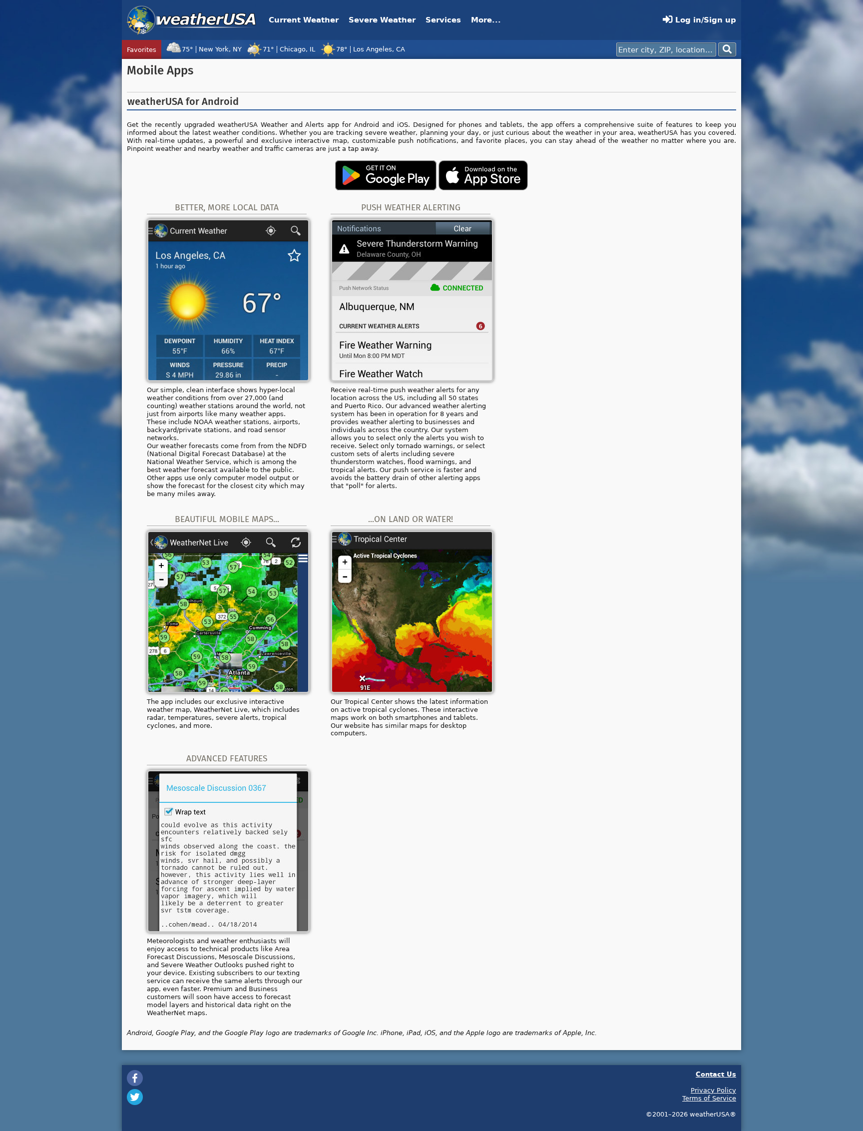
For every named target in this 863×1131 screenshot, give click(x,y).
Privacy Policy (713, 1090)
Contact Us (716, 1074)
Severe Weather (382, 19)
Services (443, 19)
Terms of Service (709, 1098)
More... (486, 19)
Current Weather (304, 19)
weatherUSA (191, 20)
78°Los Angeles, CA (370, 48)
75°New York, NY (212, 48)
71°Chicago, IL (289, 48)
